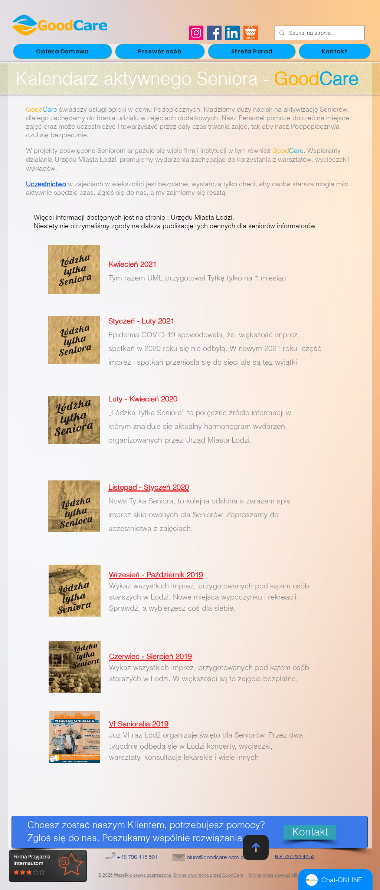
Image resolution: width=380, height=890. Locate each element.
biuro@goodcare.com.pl (216, 857)
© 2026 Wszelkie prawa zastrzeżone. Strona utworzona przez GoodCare (170, 875)
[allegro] (250, 33)
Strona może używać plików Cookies (285, 875)
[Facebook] (214, 33)
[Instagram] (196, 33)
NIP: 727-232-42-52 (295, 856)
